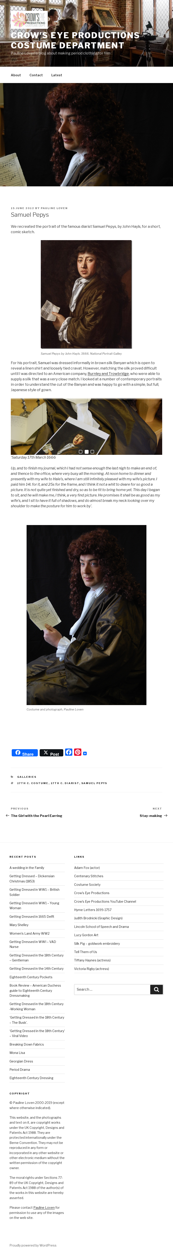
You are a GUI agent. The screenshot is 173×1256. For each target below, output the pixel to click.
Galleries (27, 776)
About (16, 75)
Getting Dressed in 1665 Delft (31, 916)
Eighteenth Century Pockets (30, 977)
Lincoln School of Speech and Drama (101, 927)
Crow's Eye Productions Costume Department (75, 40)
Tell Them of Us (85, 952)
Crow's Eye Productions (91, 893)
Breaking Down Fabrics (26, 1044)
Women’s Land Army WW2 (29, 933)
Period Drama (19, 1069)
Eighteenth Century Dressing (31, 1078)
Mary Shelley (18, 925)
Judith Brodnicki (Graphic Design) (98, 918)
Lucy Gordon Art (86, 935)
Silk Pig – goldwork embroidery (97, 943)
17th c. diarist (65, 783)
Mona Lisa (17, 1053)
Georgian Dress (21, 1061)
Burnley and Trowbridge (108, 374)
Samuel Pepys (94, 783)
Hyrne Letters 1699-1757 (93, 910)
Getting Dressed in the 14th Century (36, 968)
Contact (36, 75)
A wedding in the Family (26, 868)
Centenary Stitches (88, 876)
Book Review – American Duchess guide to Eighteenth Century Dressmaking (35, 990)
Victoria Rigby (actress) (91, 969)
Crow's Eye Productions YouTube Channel (105, 901)
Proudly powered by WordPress (33, 1245)
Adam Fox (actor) (87, 868)
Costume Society (87, 884)
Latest (56, 75)
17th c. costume (33, 783)
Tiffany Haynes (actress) (92, 960)
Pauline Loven (54, 208)
